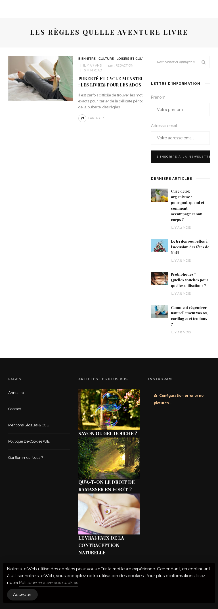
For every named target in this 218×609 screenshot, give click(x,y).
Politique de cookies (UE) (29, 441)
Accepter (22, 594)
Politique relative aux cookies (48, 582)
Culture (106, 59)
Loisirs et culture (134, 59)
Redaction (124, 65)
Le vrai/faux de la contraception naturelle (101, 545)
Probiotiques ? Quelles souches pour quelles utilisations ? (189, 280)
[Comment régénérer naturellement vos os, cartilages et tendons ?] (159, 311)
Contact (14, 409)
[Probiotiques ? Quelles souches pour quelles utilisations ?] (159, 278)
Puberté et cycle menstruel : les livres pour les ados (113, 82)
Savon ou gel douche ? (107, 433)
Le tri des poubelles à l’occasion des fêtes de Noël (190, 247)
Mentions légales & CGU (28, 425)
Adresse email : (165, 125)
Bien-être (87, 59)
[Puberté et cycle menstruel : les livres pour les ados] (40, 78)
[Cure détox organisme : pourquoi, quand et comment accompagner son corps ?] (159, 194)
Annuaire (16, 393)
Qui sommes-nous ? (25, 457)
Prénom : (159, 97)
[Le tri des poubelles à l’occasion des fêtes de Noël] (159, 244)
